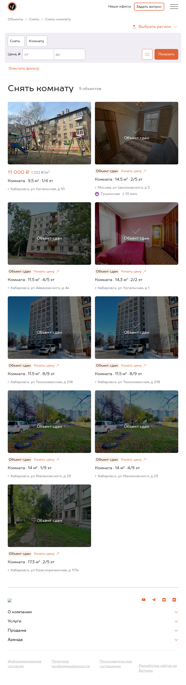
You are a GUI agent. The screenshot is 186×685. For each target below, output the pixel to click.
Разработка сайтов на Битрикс (158, 668)
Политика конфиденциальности (71, 664)
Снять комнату (58, 19)
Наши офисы (119, 6)
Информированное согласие (24, 664)
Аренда (15, 640)
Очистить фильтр (24, 68)
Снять (34, 19)
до (58, 54)
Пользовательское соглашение (116, 664)
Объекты (15, 19)
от (26, 54)
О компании (20, 612)
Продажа (17, 631)
